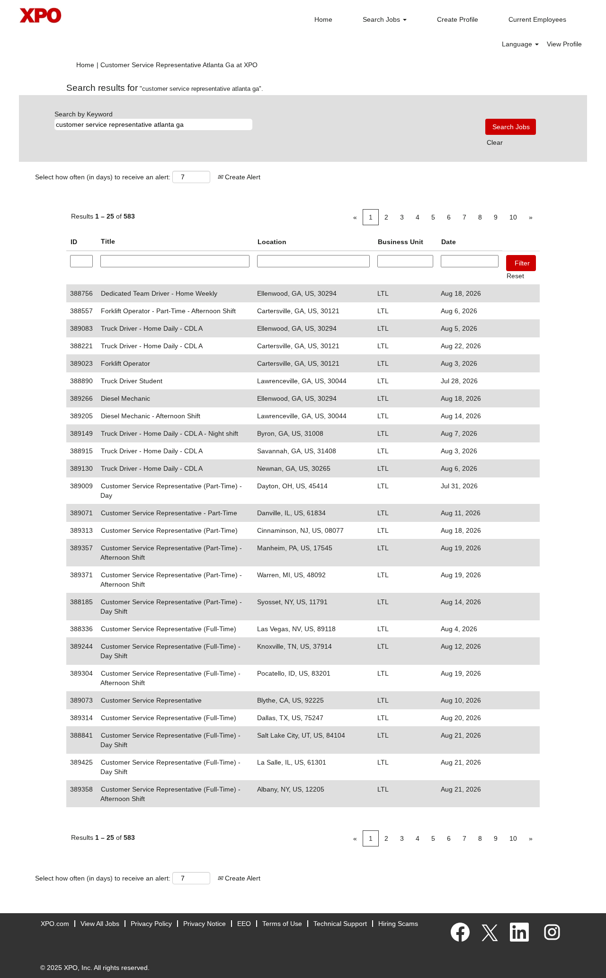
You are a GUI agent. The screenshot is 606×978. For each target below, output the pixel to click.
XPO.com (55, 923)
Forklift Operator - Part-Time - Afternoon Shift (168, 311)
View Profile (564, 44)
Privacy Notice (204, 923)
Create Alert (241, 177)
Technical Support (340, 923)
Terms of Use (282, 923)
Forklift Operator (125, 363)
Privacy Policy (151, 923)
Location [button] (272, 242)
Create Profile (457, 19)
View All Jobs (99, 923)
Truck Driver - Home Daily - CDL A (152, 328)
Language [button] (518, 44)
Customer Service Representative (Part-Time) (169, 530)
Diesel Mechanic (125, 398)
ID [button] (74, 242)
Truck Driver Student (131, 381)
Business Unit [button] (400, 242)
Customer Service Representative (151, 700)
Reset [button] (515, 276)
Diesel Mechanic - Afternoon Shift (150, 416)
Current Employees (537, 19)
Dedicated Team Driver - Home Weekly (159, 293)
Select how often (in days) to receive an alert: (102, 177)
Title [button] (108, 241)
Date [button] (448, 242)
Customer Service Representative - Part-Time (169, 513)
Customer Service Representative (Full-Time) (168, 629)
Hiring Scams (398, 923)
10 (513, 217)
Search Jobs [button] (382, 19)
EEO (244, 923)
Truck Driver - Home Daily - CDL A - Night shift (169, 433)
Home (323, 19)
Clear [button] (495, 142)
